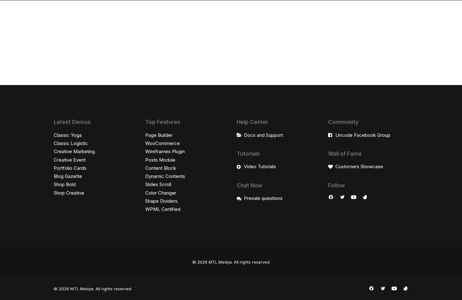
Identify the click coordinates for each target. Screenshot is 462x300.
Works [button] (270, 13)
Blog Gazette (68, 176)
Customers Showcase (359, 166)
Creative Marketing (74, 151)
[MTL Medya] (214, 13)
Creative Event (69, 160)
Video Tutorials (260, 166)
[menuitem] (136, 13)
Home (136, 13)
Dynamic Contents (165, 176)
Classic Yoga (68, 135)
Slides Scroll (158, 184)
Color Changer (160, 193)
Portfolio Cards (70, 168)
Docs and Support (263, 135)
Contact (323, 13)
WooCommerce (162, 143)
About (157, 13)
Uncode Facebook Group (362, 135)
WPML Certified (162, 209)
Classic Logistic (71, 143)
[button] (331, 198)
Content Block (160, 168)
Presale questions (263, 198)
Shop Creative (69, 193)
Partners (295, 13)
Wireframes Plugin (165, 151)
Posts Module (160, 160)
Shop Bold (65, 184)
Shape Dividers (161, 201)
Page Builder (159, 135)
